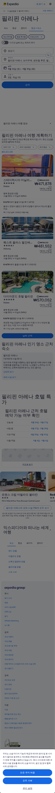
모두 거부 (27, 780)
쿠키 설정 (27, 788)
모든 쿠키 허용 (27, 772)
